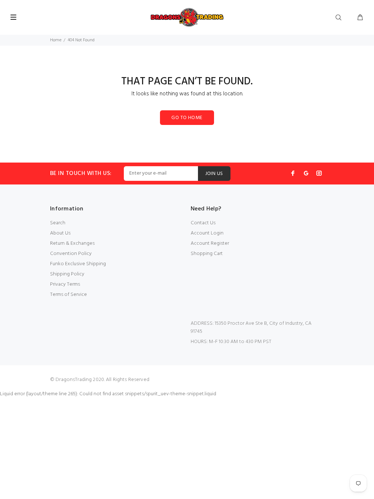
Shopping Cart (207, 254)
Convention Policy (71, 254)
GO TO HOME (186, 118)
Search (57, 223)
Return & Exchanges (72, 243)
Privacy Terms (65, 284)
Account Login (207, 233)
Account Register (210, 243)
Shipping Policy (67, 274)
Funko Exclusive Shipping (78, 264)
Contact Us (203, 223)
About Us (60, 233)
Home (55, 40)
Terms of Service (68, 294)
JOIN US (214, 173)
